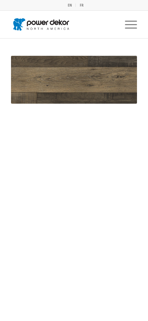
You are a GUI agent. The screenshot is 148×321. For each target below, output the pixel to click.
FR (82, 5)
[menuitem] (70, 5)
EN (70, 5)
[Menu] (127, 24)
